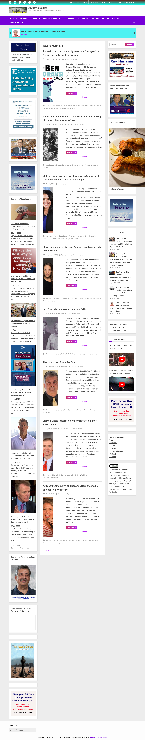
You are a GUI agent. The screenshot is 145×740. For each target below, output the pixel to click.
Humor (78, 106)
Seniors (45, 167)
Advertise (112, 2)
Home (72, 2)
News (78, 2)
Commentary (66, 165)
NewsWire (92, 236)
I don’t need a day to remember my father (65, 309)
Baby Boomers (50, 165)
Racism (98, 298)
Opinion (85, 2)
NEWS (121, 233)
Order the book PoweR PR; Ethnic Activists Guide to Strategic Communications (119, 327)
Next (47, 551)
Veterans (94, 354)
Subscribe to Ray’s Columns (126, 2)
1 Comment (73, 59)
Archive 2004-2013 (17, 23)
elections (75, 165)
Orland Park (47, 239)
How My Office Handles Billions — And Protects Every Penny (43, 31)
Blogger (24, 34)
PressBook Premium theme (98, 737)
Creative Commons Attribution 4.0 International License (119, 475)
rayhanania (94, 165)
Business (48, 236)
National (80, 410)
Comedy (54, 540)
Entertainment (94, 2)
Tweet (84, 97)
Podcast (45, 108)
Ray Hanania (62, 59)
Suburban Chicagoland (37, 8)
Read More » (72, 93)
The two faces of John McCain (59, 362)
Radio (57, 108)
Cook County (63, 236)
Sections (23, 18)
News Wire (100, 18)
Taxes (76, 239)
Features (103, 2)
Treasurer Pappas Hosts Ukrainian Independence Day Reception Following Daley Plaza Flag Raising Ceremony (120, 259)
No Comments (79, 125)
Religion (59, 543)
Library (34, 18)
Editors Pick (65, 298)
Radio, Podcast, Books (85, 18)
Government (70, 106)
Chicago (48, 106)
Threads (112, 457)
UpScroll (112, 454)
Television (66, 543)
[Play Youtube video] (121, 359)
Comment (70, 18)
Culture (63, 106)
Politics (51, 108)
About (12, 18)
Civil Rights (56, 106)
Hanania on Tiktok (113, 18)
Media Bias (92, 106)
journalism (84, 106)
